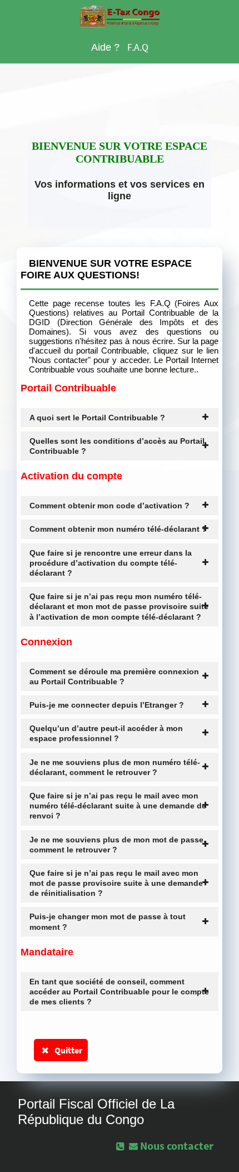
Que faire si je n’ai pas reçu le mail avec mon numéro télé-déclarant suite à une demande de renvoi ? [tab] (117, 805)
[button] (172, 1146)
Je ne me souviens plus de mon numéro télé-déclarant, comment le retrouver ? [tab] (114, 767)
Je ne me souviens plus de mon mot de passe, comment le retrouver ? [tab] (117, 844)
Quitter (66, 1050)
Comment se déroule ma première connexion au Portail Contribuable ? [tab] (114, 676)
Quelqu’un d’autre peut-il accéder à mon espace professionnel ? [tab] (106, 733)
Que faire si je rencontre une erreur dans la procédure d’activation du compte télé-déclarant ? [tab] (110, 562)
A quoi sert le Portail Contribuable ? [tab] (97, 417)
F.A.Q (137, 47)
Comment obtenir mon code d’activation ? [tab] (109, 505)
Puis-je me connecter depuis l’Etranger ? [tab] (106, 704)
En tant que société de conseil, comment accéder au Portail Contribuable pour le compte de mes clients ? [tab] (119, 991)
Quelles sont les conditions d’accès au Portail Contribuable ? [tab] (117, 446)
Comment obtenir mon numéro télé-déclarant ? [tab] (118, 528)
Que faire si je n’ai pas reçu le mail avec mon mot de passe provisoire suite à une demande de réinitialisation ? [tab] (116, 883)
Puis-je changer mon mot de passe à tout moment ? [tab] (107, 921)
